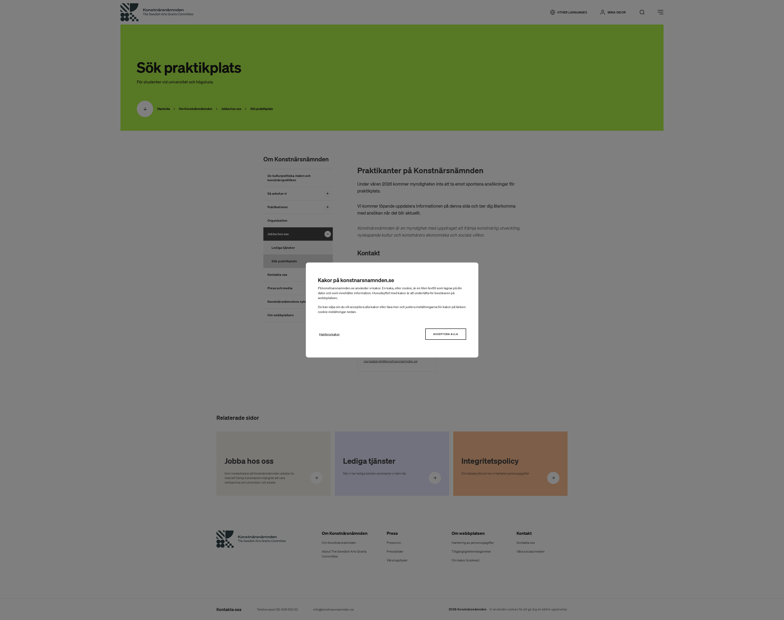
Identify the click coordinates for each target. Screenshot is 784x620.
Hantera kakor (329, 334)
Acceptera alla (445, 334)
